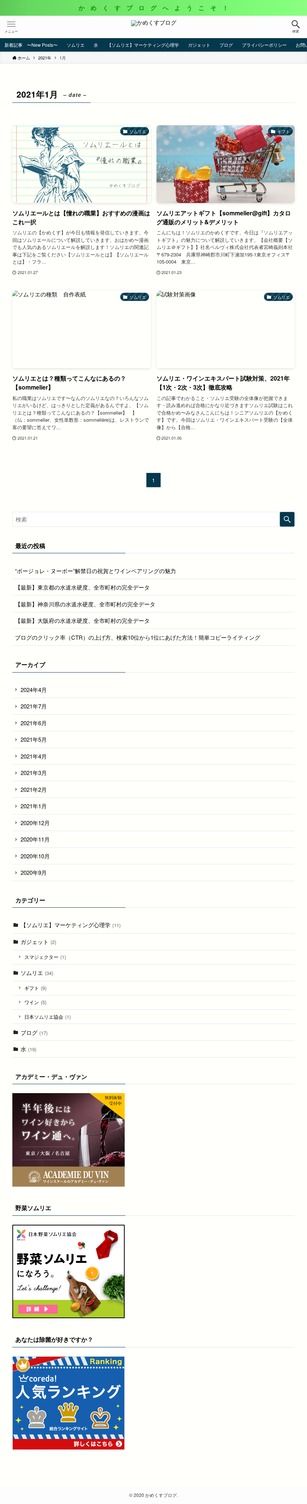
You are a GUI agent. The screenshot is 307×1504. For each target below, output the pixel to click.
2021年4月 (34, 756)
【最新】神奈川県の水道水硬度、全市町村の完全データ (85, 604)
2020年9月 (34, 872)
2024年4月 (34, 689)
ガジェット (38, 941)
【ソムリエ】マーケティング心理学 (71, 925)
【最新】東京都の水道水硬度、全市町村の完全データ (82, 587)
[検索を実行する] (287, 519)
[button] (296, 27)
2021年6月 (34, 723)
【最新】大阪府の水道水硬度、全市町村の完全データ (82, 620)
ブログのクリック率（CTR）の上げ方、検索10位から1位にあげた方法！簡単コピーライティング (137, 637)
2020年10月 (35, 856)
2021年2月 (34, 789)
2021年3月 (34, 772)
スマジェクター (45, 956)
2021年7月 (34, 706)
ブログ (34, 1032)
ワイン (35, 1002)
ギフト (35, 987)
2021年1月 (34, 806)
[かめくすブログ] (153, 27)
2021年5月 (34, 739)
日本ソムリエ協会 (47, 1016)
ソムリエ (37, 972)
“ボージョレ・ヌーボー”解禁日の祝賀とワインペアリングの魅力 (95, 571)
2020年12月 (35, 823)
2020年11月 (35, 839)
